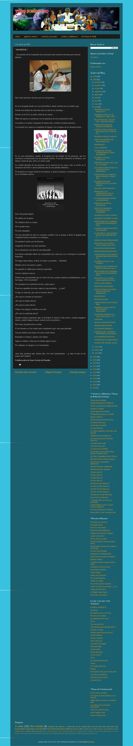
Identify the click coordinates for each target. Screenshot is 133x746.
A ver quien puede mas (98, 666)
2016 (95, 381)
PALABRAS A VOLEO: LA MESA (105, 215)
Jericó (92, 658)
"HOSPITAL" (98, 319)
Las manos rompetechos (98, 674)
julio (96, 98)
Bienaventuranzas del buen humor (102, 420)
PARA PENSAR (99, 296)
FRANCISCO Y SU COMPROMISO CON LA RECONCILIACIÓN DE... (103, 193)
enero (97, 353)
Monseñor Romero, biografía (100, 469)
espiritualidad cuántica (62, 733)
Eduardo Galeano (96, 559)
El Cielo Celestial (96, 635)
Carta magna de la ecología (99, 411)
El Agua (93, 669)
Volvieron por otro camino (99, 677)
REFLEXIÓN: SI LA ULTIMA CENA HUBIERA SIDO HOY (105, 244)
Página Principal (53, 372)
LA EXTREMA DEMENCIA (103, 329)
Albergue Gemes (47, 731)
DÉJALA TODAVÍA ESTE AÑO (104, 322)
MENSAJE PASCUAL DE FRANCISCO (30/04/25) (103, 125)
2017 (95, 378)
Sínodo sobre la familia (98, 400)
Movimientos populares (98, 570)
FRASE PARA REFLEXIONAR (104, 248)
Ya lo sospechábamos (97, 578)
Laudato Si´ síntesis (97, 409)
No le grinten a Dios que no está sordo (103, 672)
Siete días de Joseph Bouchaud (101, 494)
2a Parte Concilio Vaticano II (99, 489)
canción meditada (81, 726)
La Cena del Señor (96, 428)
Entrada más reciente (25, 372)
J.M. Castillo (87, 731)
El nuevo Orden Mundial (98, 551)
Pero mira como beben (98, 527)
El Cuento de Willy (88, 36)
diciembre (98, 82)
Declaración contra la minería (100, 567)
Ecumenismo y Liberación (99, 497)
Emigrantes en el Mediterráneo (100, 554)
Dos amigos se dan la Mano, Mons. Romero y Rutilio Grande (102, 452)
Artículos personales (49, 36)
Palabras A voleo (111, 731)
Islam (70, 731)
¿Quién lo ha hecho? (97, 536)
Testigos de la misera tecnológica (101, 533)
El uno (92, 621)
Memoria (113, 729)
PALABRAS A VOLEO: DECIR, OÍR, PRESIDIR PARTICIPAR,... (105, 309)
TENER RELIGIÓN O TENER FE (101, 403)
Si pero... (93, 663)
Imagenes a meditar (65, 726)
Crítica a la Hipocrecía (97, 715)
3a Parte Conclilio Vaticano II (100, 486)
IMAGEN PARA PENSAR (103, 325)
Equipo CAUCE (95, 67)
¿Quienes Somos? (31, 36)
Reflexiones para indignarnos (100, 530)
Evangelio (27, 729)
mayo (97, 104)
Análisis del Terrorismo (98, 589)
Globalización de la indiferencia (100, 436)
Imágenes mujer (101, 729)
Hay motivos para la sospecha (100, 584)
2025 (95, 79)
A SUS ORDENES (100, 148)
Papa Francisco (74, 729)
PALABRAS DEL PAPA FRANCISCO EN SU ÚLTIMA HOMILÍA (105, 183)
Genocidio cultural (96, 525)
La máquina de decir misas (99, 618)
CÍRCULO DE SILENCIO (103, 283)
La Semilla (93, 610)
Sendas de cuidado (96, 581)
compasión (43, 733)
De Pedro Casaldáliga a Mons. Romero (103, 456)
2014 (95, 388)
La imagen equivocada (98, 443)
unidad (93, 733)
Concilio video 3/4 (96, 475)
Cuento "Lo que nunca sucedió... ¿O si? (103, 586)
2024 (95, 357)
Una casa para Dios (97, 624)
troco (87, 733)
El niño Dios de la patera (98, 595)
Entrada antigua (78, 372)
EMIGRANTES (99, 144)
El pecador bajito (96, 646)
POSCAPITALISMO (101, 299)
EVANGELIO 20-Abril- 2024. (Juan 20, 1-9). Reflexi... (106, 163)
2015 (95, 385)
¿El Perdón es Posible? (98, 425)
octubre (97, 88)
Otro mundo (36, 726)
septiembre (99, 91)
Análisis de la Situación (98, 575)
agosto (97, 94)
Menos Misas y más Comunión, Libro (103, 512)
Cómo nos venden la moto (99, 710)
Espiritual (18, 729)
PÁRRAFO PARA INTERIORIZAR (106, 240)
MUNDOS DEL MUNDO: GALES (105, 343)
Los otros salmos (99, 731)
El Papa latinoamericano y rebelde (101, 414)
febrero (97, 350)
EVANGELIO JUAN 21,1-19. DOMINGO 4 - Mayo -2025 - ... (105, 115)
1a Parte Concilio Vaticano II (99, 492)
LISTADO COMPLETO (98, 607)
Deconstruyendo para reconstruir (101, 509)
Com (83, 729)
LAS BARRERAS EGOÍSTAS (104, 337)
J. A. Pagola (78, 731)
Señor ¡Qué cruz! (96, 641)
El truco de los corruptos (98, 539)
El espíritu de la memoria (98, 522)
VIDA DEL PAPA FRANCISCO (104, 188)
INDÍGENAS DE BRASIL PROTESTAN (102, 204)
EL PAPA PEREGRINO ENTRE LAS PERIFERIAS (105, 199)
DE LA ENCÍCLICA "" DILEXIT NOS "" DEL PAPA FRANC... (104, 120)
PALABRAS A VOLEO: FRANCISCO (102, 110)
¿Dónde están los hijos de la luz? (101, 632)
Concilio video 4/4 (96, 472)
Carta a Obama (95, 572)
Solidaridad (35, 733)
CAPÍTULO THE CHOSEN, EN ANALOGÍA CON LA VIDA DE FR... (105, 131)
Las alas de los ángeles (98, 644)
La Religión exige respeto (98, 592)
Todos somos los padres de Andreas (102, 556)
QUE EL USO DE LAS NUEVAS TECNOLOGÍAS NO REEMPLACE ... (105, 291)
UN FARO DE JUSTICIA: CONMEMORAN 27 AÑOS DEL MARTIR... (104, 153)
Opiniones (62, 729)
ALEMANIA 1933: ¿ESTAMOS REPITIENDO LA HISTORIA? (105, 333)
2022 (95, 363)
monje (82, 733)
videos (104, 726)
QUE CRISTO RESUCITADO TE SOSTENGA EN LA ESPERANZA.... (105, 169)
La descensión (95, 649)
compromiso (94, 726)
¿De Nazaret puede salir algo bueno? (103, 627)
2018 (95, 375)
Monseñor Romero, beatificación (101, 466)
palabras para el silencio (23, 731)
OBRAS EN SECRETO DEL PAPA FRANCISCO (104, 140)
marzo (97, 347)
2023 (95, 360)
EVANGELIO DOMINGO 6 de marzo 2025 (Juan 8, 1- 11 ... (104, 315)
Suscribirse (94, 57)
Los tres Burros (95, 655)
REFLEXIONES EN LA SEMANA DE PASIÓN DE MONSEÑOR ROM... (105, 223)
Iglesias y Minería (96, 417)
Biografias (51, 726)
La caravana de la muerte (99, 660)
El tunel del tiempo (96, 652)
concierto (51, 733)
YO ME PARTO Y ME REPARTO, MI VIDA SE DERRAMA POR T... (106, 235)
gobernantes (74, 733)
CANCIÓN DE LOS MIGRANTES (106, 340)
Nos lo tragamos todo (97, 712)
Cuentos (112, 726)
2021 (95, 366)
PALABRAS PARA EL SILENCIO (105, 136)
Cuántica (91, 729)
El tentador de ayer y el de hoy (100, 613)
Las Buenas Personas (97, 422)
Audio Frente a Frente (60, 731)
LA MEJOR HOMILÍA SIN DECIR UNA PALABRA (105, 229)
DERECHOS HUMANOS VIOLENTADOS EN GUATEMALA (103, 210)
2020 (95, 369)
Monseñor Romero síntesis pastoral (102, 459)
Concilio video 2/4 (96, 478)
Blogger (91, 742)
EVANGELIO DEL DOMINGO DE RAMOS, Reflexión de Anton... (105, 267)
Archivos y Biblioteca (69, 36)
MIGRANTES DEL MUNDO (103, 286)
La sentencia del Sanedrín (99, 449)
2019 (95, 372)
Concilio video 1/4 (96, 480)
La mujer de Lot (95, 680)
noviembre (98, 85)
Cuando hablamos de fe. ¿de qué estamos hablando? (101, 506)
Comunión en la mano (97, 446)
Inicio (17, 36)
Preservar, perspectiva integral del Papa (103, 406)
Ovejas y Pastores (96, 638)
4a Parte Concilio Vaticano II (99, 483)
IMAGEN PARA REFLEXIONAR (105, 251)
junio (96, 101)
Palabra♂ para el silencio (22, 733)
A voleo (19, 726)
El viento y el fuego (96, 630)
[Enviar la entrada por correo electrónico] (20, 364)
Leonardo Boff (38, 729)
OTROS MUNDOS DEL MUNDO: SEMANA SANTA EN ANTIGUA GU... (106, 256)
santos (36, 731)
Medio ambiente (51, 729)
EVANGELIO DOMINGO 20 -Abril (106, 218)
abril (96, 107)
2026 (95, 76)
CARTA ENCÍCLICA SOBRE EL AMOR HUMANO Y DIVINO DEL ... (105, 176)
